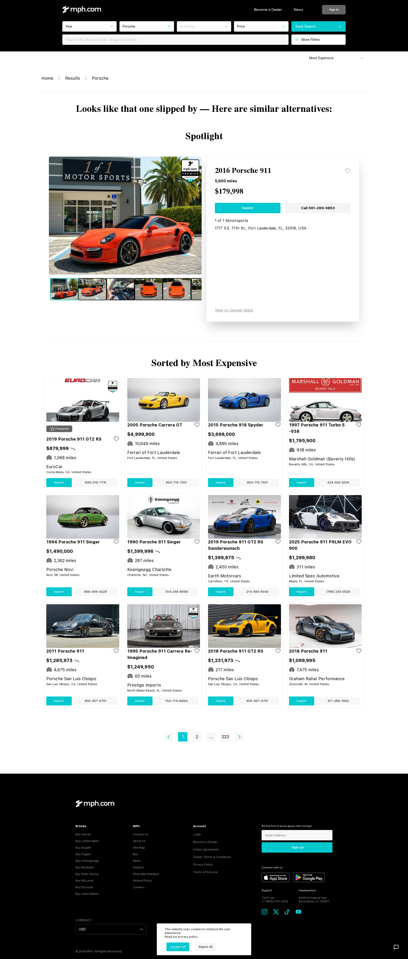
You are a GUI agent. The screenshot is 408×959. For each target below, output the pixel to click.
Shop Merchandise (146, 874)
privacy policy (187, 936)
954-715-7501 (176, 482)
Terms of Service (205, 872)
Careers (138, 887)
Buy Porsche (84, 887)
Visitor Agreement (206, 849)
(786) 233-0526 (338, 591)
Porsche (100, 78)
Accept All (177, 947)
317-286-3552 (338, 701)
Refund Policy (142, 880)
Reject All (205, 947)
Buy (135, 854)
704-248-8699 (176, 591)
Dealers (138, 867)
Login (197, 834)
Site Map (139, 847)
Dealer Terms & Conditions (212, 857)
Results (72, 78)
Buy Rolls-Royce (87, 874)
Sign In (334, 9)
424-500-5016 (338, 482)
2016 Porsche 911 (243, 170)
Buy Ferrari (83, 834)
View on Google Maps (234, 310)
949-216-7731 (95, 482)
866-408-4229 (95, 591)
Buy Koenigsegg (87, 861)
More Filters (311, 40)
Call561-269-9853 (318, 208)
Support (267, 890)
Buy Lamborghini (87, 841)
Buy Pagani (83, 854)
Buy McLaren (85, 880)
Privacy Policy (203, 864)
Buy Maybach (85, 867)
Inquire (247, 208)
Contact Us (140, 834)
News (298, 10)
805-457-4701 (95, 701)
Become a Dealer (268, 10)
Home (47, 78)
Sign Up (298, 847)
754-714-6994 (176, 701)
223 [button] (225, 736)
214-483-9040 (257, 591)
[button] (168, 737)
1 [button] (183, 736)
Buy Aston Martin (87, 894)
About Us (139, 841)
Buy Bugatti (83, 847)
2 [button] (197, 736)
